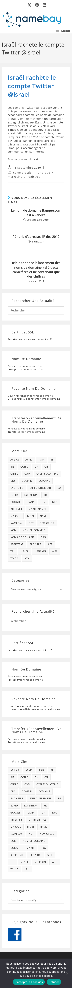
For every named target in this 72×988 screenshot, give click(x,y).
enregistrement (40, 488)
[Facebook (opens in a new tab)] (37, 5)
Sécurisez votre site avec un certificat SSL (31, 339)
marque (15, 516)
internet (16, 509)
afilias (14, 459)
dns (13, 481)
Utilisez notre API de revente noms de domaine (34, 398)
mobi (30, 516)
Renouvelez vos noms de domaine (27, 428)
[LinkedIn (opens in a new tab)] (43, 5)
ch (36, 466)
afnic (29, 459)
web (54, 551)
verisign (40, 551)
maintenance (37, 509)
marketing (15, 177)
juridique (43, 172)
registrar (17, 544)
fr (45, 495)
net (31, 523)
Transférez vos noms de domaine (26, 431)
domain (27, 481)
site (50, 544)
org (43, 537)
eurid (14, 495)
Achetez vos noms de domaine (25, 366)
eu (59, 488)
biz (12, 466)
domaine (44, 481)
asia (41, 459)
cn (46, 466)
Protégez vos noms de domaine (25, 369)
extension (31, 495)
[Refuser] (67, 973)
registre (35, 544)
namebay (16, 523)
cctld (24, 466)
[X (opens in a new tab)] (29, 5)
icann (31, 502)
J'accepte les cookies (29, 982)
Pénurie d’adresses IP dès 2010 (36, 236)
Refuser (54, 982)
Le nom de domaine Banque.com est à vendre (36, 212)
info (54, 502)
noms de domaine (22, 537)
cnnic (14, 473)
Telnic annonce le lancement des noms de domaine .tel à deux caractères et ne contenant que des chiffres (36, 270)
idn (43, 502)
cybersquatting (47, 473)
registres (33, 177)
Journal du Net (28, 159)
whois (14, 558)
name (43, 516)
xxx (27, 558)
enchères (16, 488)
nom (13, 530)
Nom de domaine (34, 530)
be (52, 459)
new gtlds (47, 523)
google (15, 502)
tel (12, 551)
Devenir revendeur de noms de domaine (30, 395)
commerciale (22, 172)
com (27, 473)
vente (25, 551)
